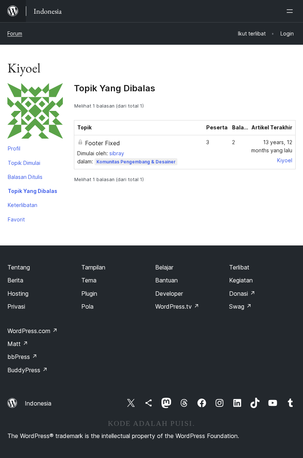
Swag (240, 306)
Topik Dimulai (24, 163)
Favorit (16, 219)
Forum (14, 33)
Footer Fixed (102, 143)
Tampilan (93, 267)
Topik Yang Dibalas (32, 191)
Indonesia (38, 403)
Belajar (164, 267)
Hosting (17, 293)
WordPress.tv (177, 306)
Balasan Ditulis (25, 177)
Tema (88, 280)
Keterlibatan (22, 205)
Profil (14, 148)
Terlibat (239, 267)
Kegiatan (241, 280)
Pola (87, 306)
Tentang (18, 267)
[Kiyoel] (35, 112)
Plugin (89, 293)
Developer (169, 293)
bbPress (22, 356)
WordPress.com (32, 331)
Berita (15, 280)
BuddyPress (27, 370)
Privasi (16, 306)
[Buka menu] (291, 11)
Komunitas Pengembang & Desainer (136, 161)
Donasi (242, 293)
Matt (17, 343)
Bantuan (166, 280)
